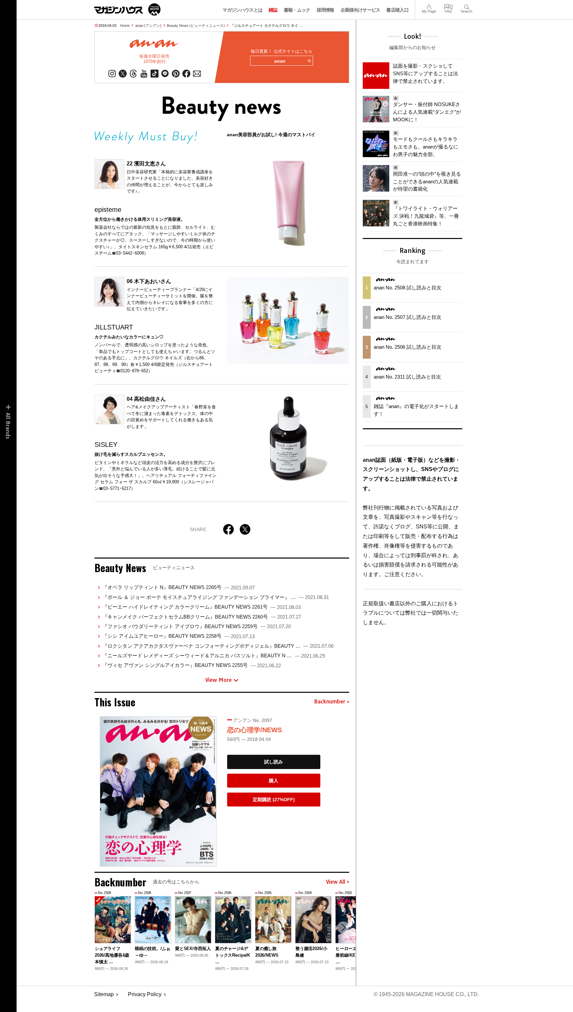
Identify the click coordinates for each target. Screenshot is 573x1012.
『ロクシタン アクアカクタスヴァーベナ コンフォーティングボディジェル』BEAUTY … (218, 646)
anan (280, 61)
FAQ (448, 6)
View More (218, 680)
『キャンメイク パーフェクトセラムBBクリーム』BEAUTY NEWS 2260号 (201, 617)
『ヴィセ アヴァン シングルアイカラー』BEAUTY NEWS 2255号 (191, 665)
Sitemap (104, 994)
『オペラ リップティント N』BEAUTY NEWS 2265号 (178, 587)
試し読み (273, 761)
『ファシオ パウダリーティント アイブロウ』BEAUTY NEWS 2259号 (196, 626)
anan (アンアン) (148, 26)
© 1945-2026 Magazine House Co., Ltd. (426, 994)
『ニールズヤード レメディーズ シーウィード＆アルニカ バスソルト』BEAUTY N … (213, 655)
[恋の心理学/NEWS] (158, 791)
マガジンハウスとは (242, 10)
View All (335, 882)
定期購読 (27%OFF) (274, 799)
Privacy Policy (144, 994)
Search (466, 6)
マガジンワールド (127, 9)
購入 (273, 780)
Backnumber (329, 702)
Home (125, 26)
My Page (428, 6)
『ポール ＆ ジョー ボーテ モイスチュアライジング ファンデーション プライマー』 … (215, 597)
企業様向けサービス (360, 10)
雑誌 (273, 10)
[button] (343, 927)
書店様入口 (397, 10)
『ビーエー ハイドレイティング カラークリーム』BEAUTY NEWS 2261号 (201, 607)
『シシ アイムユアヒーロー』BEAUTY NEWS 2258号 (178, 636)
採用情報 (325, 10)
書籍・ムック (297, 10)
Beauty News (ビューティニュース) (196, 26)
